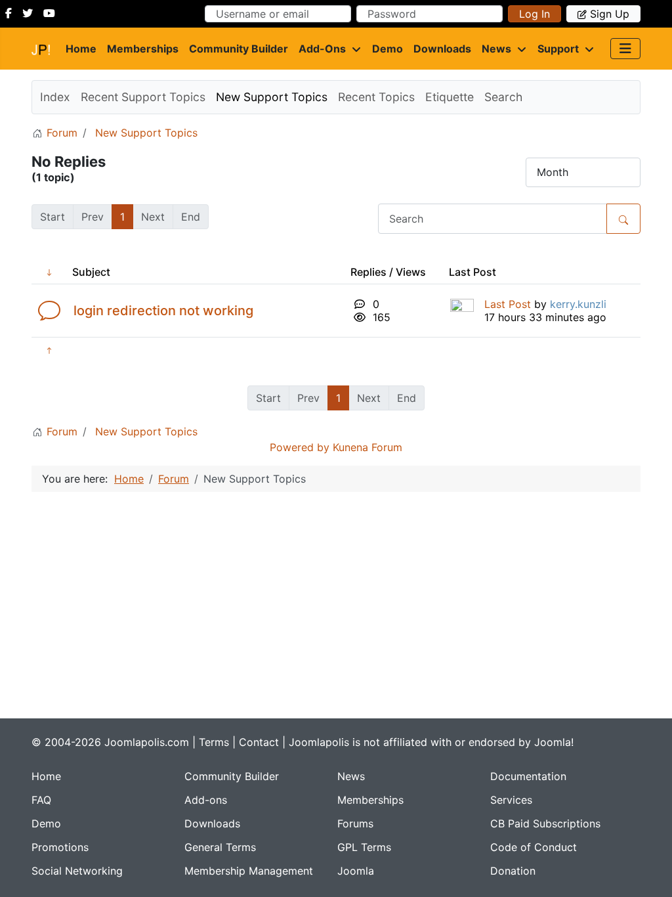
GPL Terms (364, 847)
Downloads (442, 48)
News (496, 48)
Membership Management (248, 870)
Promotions (60, 847)
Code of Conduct (533, 847)
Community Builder (238, 48)
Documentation (528, 776)
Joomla (355, 870)
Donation (513, 870)
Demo (387, 48)
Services (511, 799)
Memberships (142, 48)
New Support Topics (271, 97)
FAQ (41, 799)
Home (81, 48)
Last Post (507, 304)
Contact (259, 742)
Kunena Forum (367, 447)
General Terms (220, 847)
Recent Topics (376, 97)
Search (503, 97)
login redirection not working (163, 310)
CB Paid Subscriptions (545, 823)
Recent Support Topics (143, 97)
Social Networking (77, 870)
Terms (214, 742)
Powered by (299, 447)
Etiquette (449, 97)
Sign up (609, 13)
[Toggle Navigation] (625, 48)
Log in (534, 13)
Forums (355, 823)
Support (558, 48)
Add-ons (322, 48)
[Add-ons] (354, 48)
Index (55, 97)
